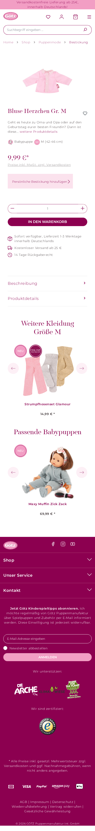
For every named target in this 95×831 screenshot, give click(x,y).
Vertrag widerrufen (65, 807)
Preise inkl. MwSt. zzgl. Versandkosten (39, 165)
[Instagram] (63, 545)
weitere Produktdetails (38, 132)
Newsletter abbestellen (29, 648)
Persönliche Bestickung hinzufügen (39, 182)
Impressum (39, 802)
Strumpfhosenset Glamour (48, 404)
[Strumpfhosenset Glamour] (47, 371)
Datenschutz (62, 802)
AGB (23, 802)
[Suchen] (85, 30)
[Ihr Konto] (62, 17)
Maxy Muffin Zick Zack (47, 504)
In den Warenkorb (47, 222)
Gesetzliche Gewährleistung (47, 811)
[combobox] (41, 30)
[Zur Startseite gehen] (10, 16)
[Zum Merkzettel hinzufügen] (85, 113)
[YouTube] (72, 545)
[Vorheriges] (13, 368)
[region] (47, 78)
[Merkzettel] (48, 17)
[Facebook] (53, 545)
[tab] (47, 283)
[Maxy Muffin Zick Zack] (47, 471)
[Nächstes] (81, 368)
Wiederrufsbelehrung (29, 807)
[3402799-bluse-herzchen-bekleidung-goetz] (47, 78)
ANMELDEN (47, 657)
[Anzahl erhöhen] (82, 208)
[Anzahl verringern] (12, 208)
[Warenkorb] (75, 17)
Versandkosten (16, 766)
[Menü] (87, 17)
